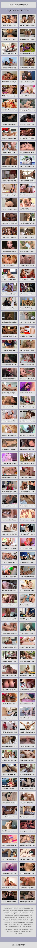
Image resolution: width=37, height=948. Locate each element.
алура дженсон (19, 5)
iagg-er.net (21, 945)
